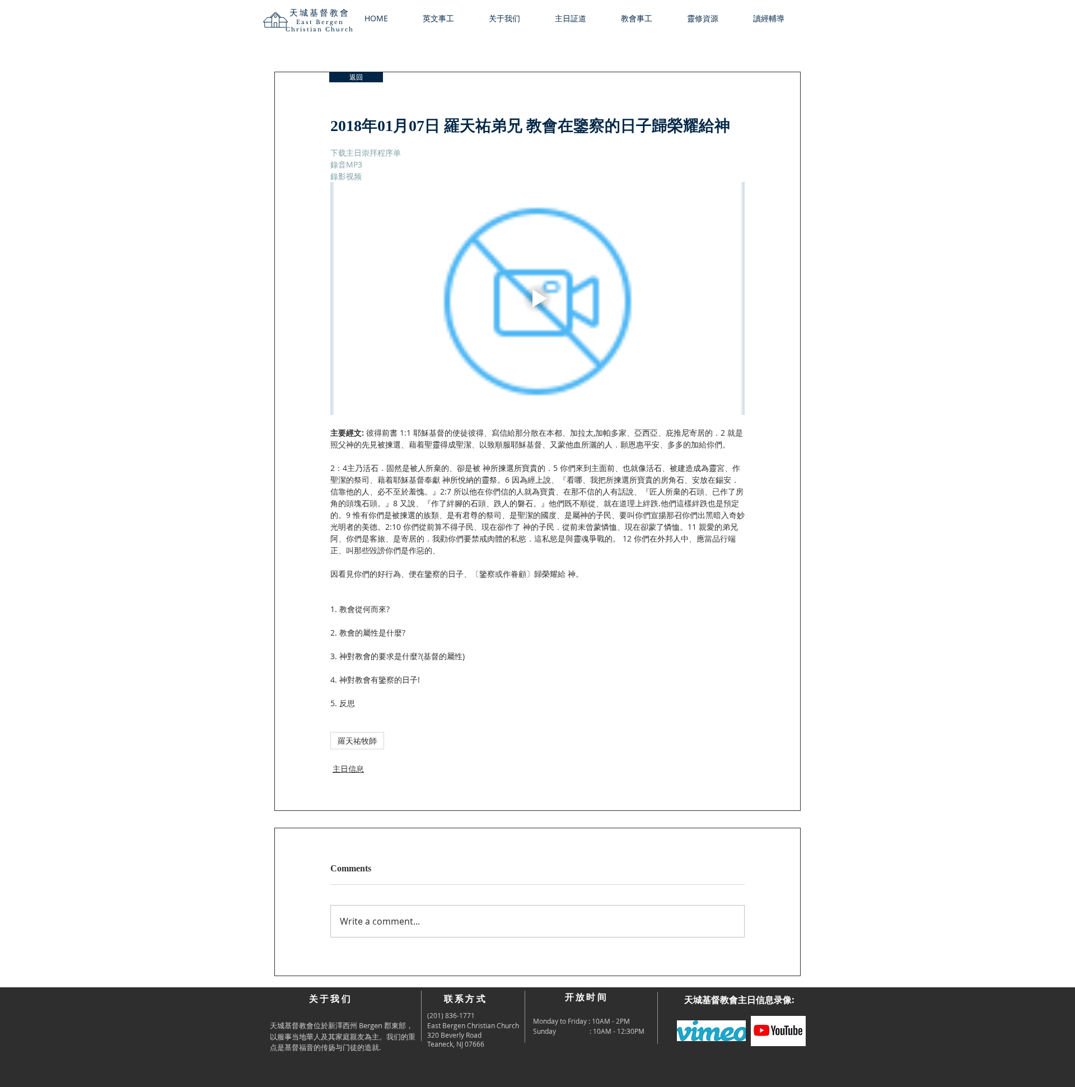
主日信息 (348, 768)
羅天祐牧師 (357, 740)
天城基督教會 (319, 12)
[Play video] (537, 298)
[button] (513, 18)
